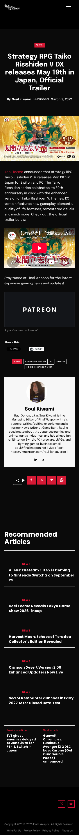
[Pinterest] (51, 480)
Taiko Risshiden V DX (39, 367)
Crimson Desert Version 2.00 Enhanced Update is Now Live (36, 670)
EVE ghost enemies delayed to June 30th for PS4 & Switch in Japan (21, 743)
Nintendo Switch (35, 361)
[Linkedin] (35, 458)
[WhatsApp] (61, 480)
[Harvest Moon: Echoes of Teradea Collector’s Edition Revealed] (11, 627)
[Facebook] (31, 480)
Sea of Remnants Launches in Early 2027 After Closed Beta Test (41, 701)
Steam (60, 361)
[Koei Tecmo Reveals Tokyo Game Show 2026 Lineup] (11, 596)
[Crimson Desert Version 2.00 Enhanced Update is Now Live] (11, 657)
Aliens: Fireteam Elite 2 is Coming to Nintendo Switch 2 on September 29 (41, 575)
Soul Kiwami (21, 99)
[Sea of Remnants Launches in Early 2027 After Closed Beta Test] (11, 688)
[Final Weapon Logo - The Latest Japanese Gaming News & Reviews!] (12, 7)
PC (51, 361)
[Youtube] (71, 804)
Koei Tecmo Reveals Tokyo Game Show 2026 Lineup (39, 608)
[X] (43, 458)
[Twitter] (61, 804)
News (39, 45)
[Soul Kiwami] (39, 392)
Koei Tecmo (13, 172)
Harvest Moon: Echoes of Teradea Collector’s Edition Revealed (40, 639)
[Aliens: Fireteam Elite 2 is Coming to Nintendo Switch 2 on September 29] (11, 560)
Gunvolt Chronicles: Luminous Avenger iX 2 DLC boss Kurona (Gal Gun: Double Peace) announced (57, 748)
